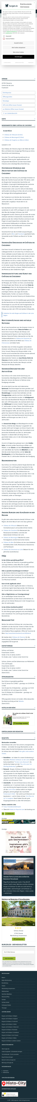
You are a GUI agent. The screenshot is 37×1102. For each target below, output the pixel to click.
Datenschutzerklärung (12, 31)
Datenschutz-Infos (19, 62)
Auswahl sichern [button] (18, 43)
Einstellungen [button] (9, 33)
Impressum (30, 62)
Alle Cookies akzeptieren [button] (18, 47)
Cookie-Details (7, 62)
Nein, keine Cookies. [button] (18, 52)
